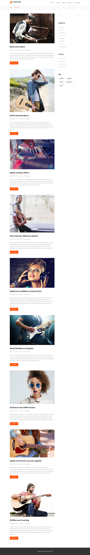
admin (21, 50)
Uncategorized (63, 47)
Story (61, 85)
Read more (14, 63)
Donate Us (70, 2)
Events (64, 2)
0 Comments (27, 50)
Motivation (62, 41)
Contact (58, 2)
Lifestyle (61, 35)
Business (61, 27)
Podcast (61, 44)
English (61, 78)
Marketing (62, 38)
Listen (61, 81)
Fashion (69, 78)
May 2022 (62, 61)
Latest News (62, 32)
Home (11, 7)
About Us (51, 2)
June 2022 (62, 58)
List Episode (77, 2)
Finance (61, 30)
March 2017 (62, 67)
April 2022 (62, 64)
